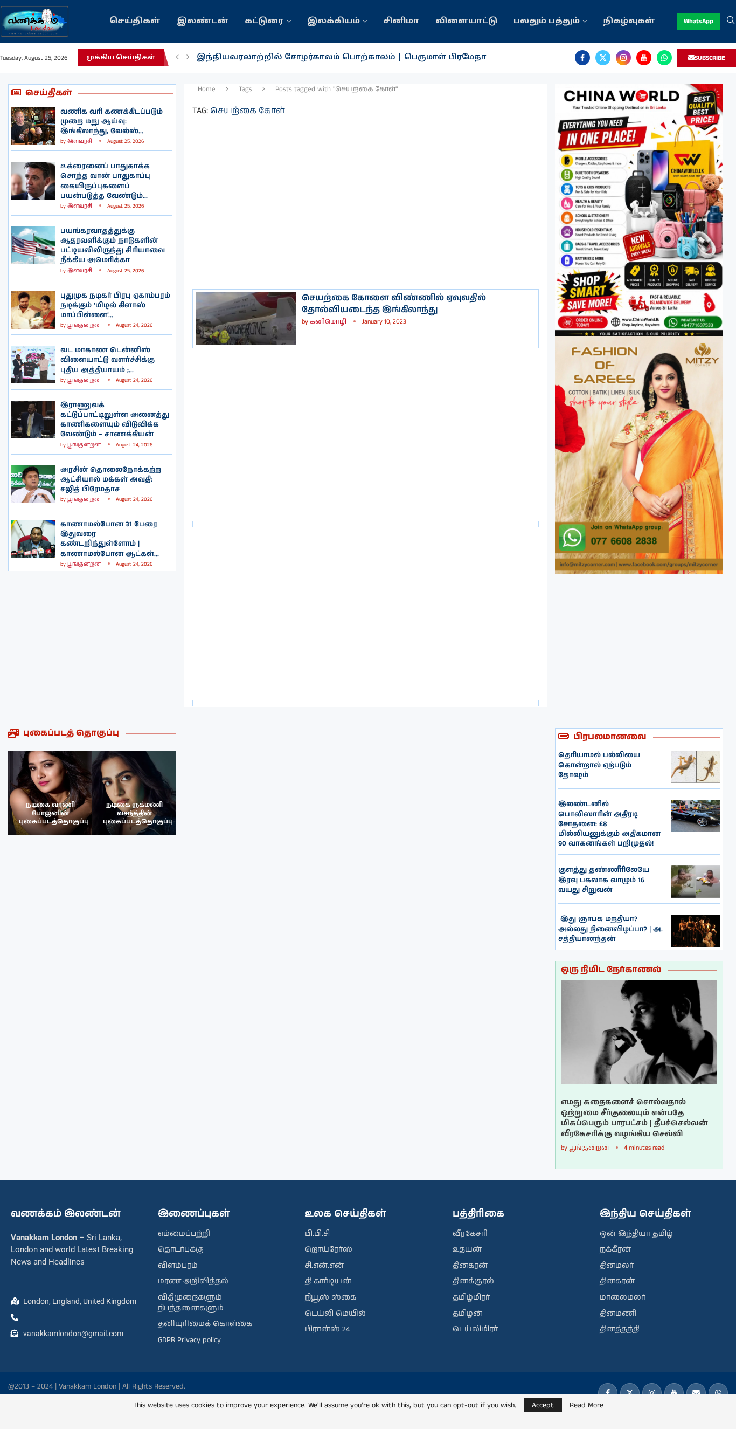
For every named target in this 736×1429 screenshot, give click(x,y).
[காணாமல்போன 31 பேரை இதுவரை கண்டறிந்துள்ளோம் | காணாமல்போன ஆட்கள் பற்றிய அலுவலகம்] (33, 539)
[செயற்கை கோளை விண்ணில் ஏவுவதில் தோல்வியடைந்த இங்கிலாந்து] (246, 318)
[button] (177, 57)
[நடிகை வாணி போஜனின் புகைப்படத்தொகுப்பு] (50, 793)
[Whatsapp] (664, 57)
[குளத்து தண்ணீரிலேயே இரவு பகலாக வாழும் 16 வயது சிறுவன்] (695, 881)
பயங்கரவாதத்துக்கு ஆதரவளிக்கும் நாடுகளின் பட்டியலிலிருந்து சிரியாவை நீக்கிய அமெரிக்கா (112, 246)
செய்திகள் (135, 21)
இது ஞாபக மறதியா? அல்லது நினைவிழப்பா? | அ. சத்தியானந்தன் (610, 929)
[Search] (730, 21)
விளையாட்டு (466, 21)
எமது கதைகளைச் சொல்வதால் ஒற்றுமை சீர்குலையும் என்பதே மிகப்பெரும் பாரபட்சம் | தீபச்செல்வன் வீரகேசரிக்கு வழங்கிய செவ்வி (634, 1118)
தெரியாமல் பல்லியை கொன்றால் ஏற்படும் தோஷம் (599, 765)
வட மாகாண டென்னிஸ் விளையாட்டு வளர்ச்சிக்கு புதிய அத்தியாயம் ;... (107, 360)
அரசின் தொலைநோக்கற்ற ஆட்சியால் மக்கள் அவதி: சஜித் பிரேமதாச (110, 479)
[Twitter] (602, 57)
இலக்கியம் (333, 21)
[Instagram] (623, 57)
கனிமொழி (328, 321)
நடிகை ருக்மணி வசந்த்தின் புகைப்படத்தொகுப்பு (138, 813)
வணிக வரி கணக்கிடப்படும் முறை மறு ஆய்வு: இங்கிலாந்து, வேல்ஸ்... (111, 121)
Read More (586, 1405)
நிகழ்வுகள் (629, 21)
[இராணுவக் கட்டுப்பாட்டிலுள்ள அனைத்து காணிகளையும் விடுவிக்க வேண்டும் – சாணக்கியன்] (33, 419)
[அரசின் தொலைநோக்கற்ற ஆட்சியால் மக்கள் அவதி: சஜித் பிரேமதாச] (33, 484)
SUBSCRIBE (710, 58)
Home (207, 89)
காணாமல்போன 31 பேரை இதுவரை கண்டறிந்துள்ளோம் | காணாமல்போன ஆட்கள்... (109, 539)
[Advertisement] (92, 649)
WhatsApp (698, 21)
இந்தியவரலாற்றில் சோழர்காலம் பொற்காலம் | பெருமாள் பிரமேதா (341, 57)
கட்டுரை (264, 21)
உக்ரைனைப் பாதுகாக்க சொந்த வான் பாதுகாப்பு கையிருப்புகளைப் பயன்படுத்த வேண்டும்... (105, 181)
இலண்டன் (202, 21)
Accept (543, 1405)
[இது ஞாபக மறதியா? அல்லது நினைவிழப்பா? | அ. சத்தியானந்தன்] (695, 931)
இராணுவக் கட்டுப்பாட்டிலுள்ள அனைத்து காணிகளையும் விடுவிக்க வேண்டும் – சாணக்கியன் (114, 420)
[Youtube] (643, 57)
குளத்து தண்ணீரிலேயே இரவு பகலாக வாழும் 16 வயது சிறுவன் (603, 880)
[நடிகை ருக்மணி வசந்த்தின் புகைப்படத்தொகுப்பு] (134, 793)
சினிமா (401, 21)
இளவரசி (79, 141)
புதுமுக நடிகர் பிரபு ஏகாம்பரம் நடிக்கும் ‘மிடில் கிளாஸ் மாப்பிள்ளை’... (115, 305)
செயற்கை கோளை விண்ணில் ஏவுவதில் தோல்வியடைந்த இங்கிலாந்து (394, 304)
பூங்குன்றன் (84, 325)
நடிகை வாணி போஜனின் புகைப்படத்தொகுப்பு (54, 813)
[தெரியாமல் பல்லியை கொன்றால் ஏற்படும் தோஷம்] (695, 767)
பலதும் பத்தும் (546, 21)
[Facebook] (582, 57)
